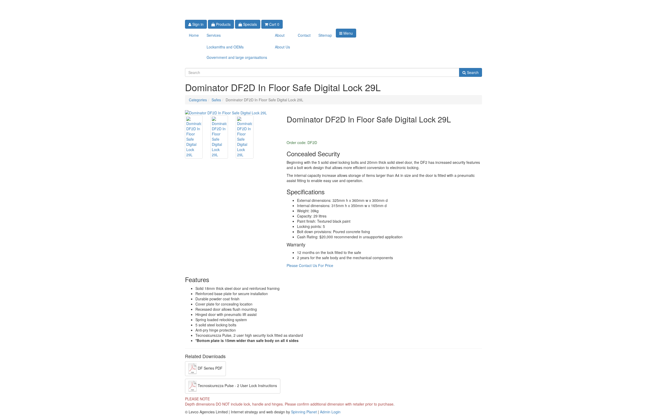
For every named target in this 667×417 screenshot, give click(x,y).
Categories (198, 99)
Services (214, 35)
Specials (249, 24)
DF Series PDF (210, 368)
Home (194, 35)
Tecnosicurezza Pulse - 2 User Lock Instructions (237, 385)
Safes (216, 99)
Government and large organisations (237, 57)
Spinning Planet (304, 411)
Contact (304, 35)
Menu (347, 33)
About (280, 35)
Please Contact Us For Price (310, 265)
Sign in (197, 24)
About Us (282, 46)
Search (472, 72)
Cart (273, 24)
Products (223, 24)
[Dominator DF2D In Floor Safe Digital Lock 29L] (226, 112)
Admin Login (330, 411)
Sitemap (325, 35)
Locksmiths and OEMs (225, 46)
